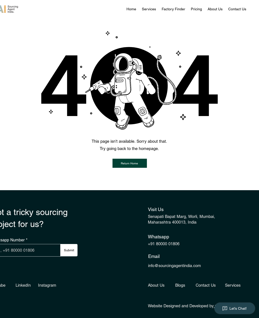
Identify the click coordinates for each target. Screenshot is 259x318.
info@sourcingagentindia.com (174, 265)
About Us (156, 285)
